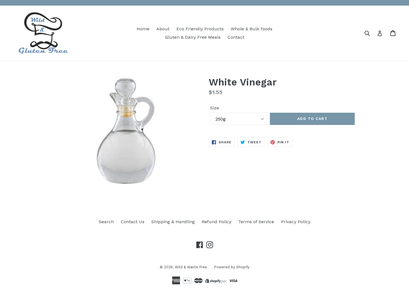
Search (106, 221)
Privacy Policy (295, 221)
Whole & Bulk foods (251, 28)
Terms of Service (256, 221)
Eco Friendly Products (200, 28)
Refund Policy (216, 221)
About (162, 28)
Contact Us (132, 221)
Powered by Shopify (232, 267)
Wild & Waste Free (191, 267)
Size (214, 107)
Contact (236, 37)
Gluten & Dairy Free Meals (193, 37)
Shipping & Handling (173, 221)
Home (143, 28)
